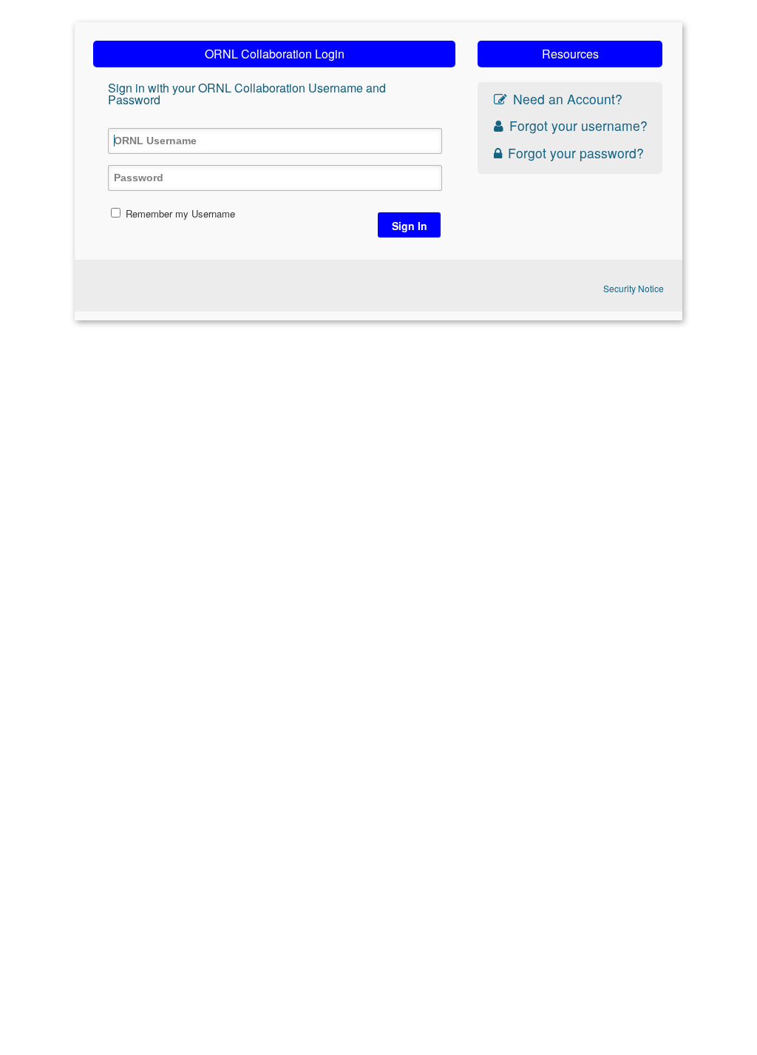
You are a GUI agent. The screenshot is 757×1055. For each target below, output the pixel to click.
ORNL (154, 285)
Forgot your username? (578, 125)
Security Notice (633, 288)
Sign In (409, 225)
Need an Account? (567, 99)
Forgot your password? (576, 153)
